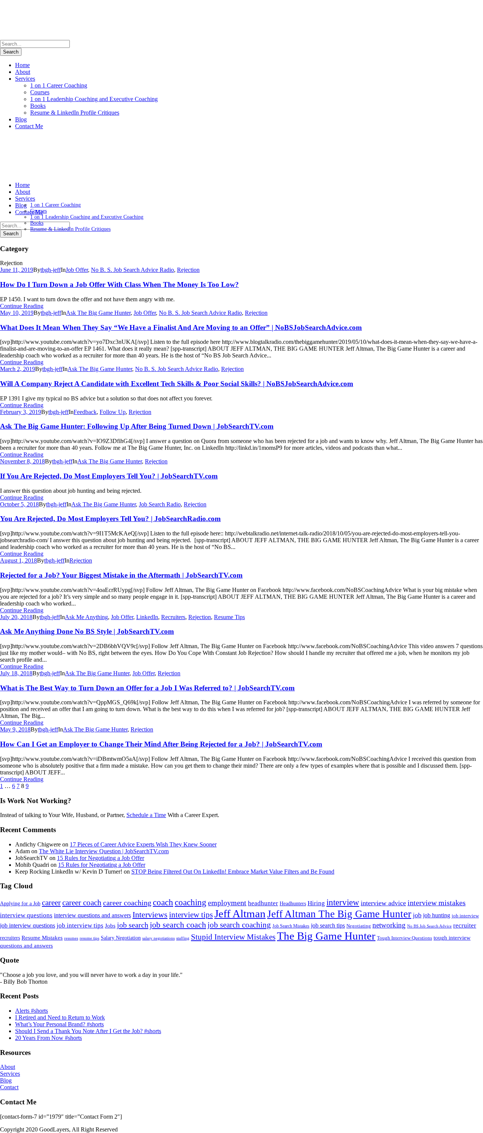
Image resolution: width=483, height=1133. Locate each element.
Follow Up (113, 412)
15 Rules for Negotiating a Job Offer (100, 858)
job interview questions (27, 925)
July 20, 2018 (16, 617)
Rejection (188, 270)
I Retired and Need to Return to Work (60, 1017)
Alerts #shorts (31, 1010)
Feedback (85, 412)
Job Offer (77, 270)
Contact (9, 1087)
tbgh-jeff (50, 270)
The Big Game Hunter (326, 936)
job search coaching (239, 924)
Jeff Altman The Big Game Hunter (339, 914)
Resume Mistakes (42, 938)
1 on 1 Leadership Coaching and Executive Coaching (94, 99)
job (417, 915)
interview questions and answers (92, 915)
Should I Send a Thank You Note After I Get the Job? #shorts (88, 1031)
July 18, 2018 (16, 673)
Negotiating (358, 926)
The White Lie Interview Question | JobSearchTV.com (104, 851)
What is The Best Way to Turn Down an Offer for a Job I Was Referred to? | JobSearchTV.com (147, 688)
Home (22, 65)
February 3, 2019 (20, 412)
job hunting (436, 915)
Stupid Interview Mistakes (233, 937)
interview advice (383, 903)
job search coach (178, 924)
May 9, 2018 (15, 729)
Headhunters (293, 903)
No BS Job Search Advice (429, 926)
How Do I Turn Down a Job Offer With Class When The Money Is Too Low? (119, 284)
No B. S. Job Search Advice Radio (132, 270)
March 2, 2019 (17, 369)
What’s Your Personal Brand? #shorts (59, 1024)
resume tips (89, 938)
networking (389, 925)
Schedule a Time (146, 815)
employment (227, 903)
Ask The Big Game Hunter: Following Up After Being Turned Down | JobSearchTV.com (137, 426)
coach (163, 902)
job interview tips (80, 925)
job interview (465, 915)
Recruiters (173, 617)
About (22, 72)
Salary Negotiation (121, 938)
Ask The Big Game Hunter (98, 313)
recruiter (464, 925)
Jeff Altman (240, 914)
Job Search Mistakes (290, 926)
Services (25, 78)
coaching (190, 902)
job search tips (328, 925)
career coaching (127, 902)
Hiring (316, 903)
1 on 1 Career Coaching (58, 85)
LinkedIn (147, 617)
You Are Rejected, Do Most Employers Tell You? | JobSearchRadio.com (110, 519)
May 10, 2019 (17, 313)
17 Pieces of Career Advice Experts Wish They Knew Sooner (143, 844)
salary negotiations (158, 938)
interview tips (191, 914)
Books (38, 106)
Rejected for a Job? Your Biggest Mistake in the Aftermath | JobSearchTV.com (121, 575)
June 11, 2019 (16, 270)
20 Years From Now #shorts (48, 1038)
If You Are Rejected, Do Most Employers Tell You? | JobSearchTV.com (109, 476)
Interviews (150, 914)
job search (132, 925)
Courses (39, 92)
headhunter (263, 903)
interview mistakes (437, 903)
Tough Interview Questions (404, 938)
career (51, 902)
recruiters (10, 938)
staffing (182, 938)
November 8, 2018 (22, 461)
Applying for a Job (20, 903)
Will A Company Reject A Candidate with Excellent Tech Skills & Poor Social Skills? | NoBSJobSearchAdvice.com (176, 384)
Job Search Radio (160, 504)
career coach (82, 902)
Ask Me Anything (86, 617)
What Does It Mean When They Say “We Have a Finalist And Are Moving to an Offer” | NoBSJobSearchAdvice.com (181, 327)
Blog (21, 119)
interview (342, 902)
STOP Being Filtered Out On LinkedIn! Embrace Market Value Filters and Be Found (232, 871)
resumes (71, 938)
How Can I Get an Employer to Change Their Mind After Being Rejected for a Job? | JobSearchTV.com (161, 744)
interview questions (26, 915)
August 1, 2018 (18, 560)
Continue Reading (21, 306)
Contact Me (29, 126)
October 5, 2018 (19, 504)
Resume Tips (229, 617)
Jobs (110, 926)
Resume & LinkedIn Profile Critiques (74, 112)
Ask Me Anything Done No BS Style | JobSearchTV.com (87, 631)
